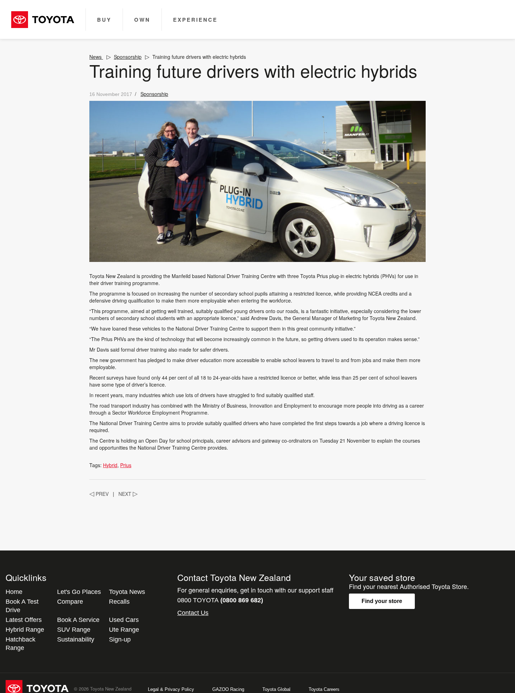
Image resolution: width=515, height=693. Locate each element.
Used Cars (124, 619)
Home (14, 591)
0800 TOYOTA (220, 600)
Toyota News (127, 591)
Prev (99, 493)
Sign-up (120, 639)
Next (128, 493)
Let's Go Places (79, 591)
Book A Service (78, 619)
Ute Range (124, 629)
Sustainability (75, 639)
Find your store (382, 601)
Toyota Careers (324, 689)
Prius (125, 465)
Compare (70, 601)
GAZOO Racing (228, 689)
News (96, 56)
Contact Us (192, 612)
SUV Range (73, 629)
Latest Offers (24, 619)
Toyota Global (276, 689)
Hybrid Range (25, 629)
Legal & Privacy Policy (171, 689)
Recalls (119, 601)
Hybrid (110, 465)
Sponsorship (128, 56)
